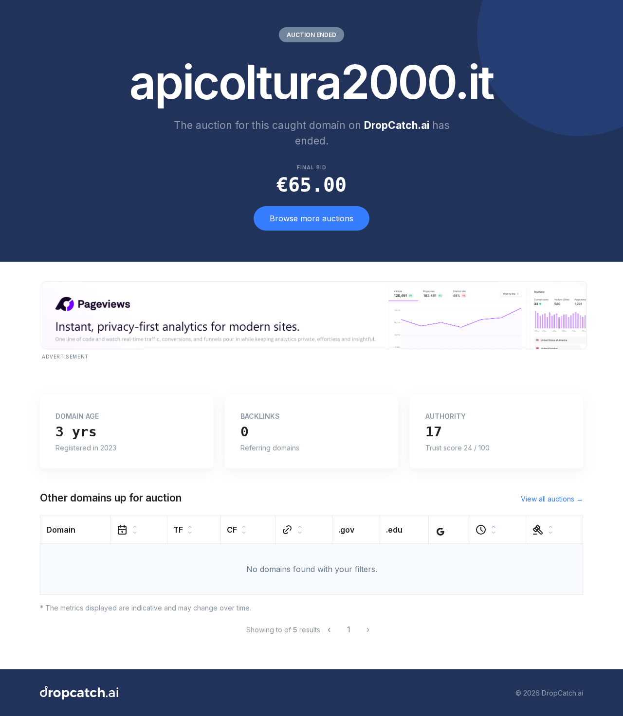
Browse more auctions (311, 218)
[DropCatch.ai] (79, 692)
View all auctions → (552, 499)
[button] (75, 530)
